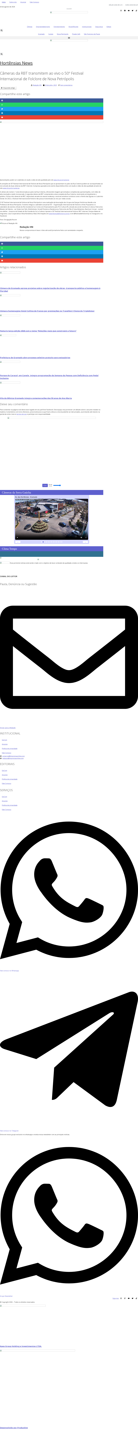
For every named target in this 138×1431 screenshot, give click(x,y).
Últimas (29, 27)
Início (4, 2)
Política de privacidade (9, 749)
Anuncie (23, 2)
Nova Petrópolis (62, 34)
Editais (109, 27)
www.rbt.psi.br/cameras (61, 180)
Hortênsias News (16, 63)
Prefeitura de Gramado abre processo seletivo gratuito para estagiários (35, 357)
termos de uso (22, 414)
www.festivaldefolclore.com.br (59, 214)
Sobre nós (13, 2)
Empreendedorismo (43, 27)
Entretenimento (59, 27)
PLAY (45, 485)
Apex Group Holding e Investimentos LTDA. (21, 1346)
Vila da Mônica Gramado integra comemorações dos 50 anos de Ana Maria (36, 398)
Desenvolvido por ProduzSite (14, 1427)
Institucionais (87, 27)
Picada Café (76, 34)
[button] (1, 30)
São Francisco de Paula (92, 34)
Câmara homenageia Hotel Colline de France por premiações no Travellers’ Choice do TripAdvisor (47, 311)
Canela (50, 34)
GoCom (4, 740)
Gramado (41, 34)
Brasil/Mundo (73, 27)
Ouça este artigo (9, 88)
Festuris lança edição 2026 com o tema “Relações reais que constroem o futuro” (38, 331)
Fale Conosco (34, 2)
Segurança (99, 27)
